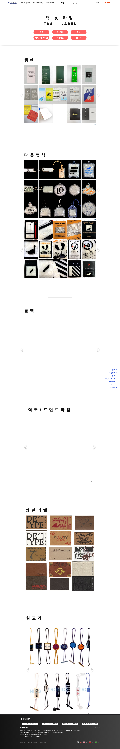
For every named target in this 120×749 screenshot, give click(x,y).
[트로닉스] (12, 3)
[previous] (22, 94)
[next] (98, 94)
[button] (46, 113)
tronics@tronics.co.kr (42, 732)
